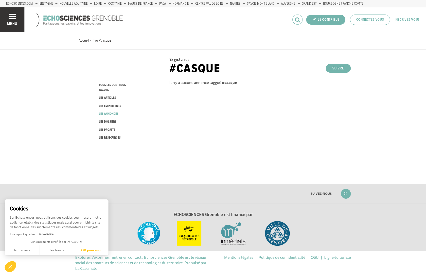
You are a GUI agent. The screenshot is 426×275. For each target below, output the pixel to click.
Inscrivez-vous (407, 19)
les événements (110, 106)
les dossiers (107, 122)
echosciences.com (19, 3)
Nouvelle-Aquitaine (73, 3)
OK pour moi (91, 250)
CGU (315, 257)
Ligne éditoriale (337, 257)
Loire (98, 3)
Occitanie (115, 3)
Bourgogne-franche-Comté (343, 3)
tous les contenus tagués (112, 87)
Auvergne (288, 3)
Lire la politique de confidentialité (31, 234)
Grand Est (309, 3)
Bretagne (46, 3)
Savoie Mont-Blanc (260, 3)
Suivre (338, 68)
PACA (162, 3)
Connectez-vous (370, 19)
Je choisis (57, 250)
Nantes (235, 3)
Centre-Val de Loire (209, 3)
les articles (107, 98)
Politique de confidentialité (282, 257)
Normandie (181, 3)
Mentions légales (238, 257)
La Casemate (86, 268)
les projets (107, 130)
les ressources (110, 138)
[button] (10, 267)
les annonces (108, 114)
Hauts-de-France (140, 3)
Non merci (22, 250)
